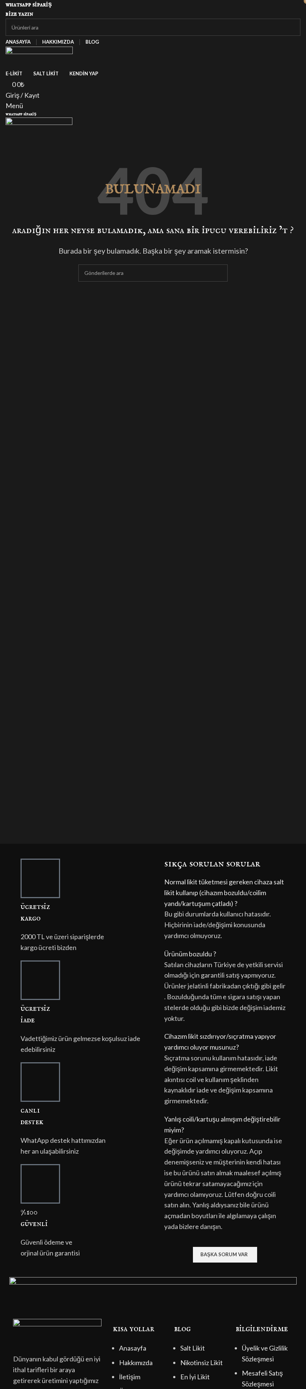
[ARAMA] (291, 27)
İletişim (129, 1377)
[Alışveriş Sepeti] (8, 143)
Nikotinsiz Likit (201, 1362)
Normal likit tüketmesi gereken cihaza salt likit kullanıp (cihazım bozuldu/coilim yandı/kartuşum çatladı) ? (224, 892)
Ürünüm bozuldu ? (190, 954)
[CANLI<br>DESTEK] (40, 1082)
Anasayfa (132, 1348)
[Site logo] (39, 56)
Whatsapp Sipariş (29, 4)
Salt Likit (192, 1348)
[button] (224, 893)
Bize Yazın (19, 14)
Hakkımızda (136, 1362)
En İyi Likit (195, 1377)
